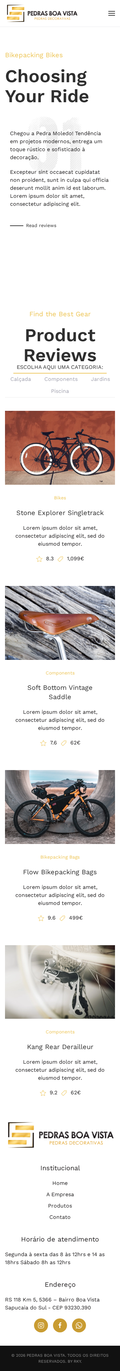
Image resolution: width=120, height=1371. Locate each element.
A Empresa (60, 1194)
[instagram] (41, 1325)
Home (60, 1183)
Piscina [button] (60, 391)
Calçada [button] (20, 379)
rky (77, 1361)
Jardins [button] (100, 379)
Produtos (60, 1206)
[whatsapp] (79, 1325)
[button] (111, 13)
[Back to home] (42, 13)
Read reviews (41, 225)
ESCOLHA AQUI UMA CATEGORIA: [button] (60, 367)
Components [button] (61, 379)
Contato (60, 1217)
